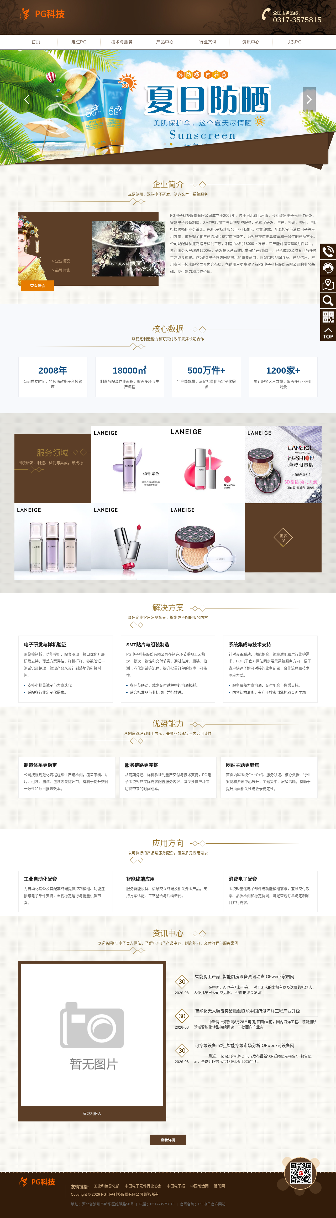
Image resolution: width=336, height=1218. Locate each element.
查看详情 (37, 286)
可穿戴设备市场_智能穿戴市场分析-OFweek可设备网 (244, 1045)
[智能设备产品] (52, 541)
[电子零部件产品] (206, 541)
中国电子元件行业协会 (143, 1186)
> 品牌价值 (61, 270)
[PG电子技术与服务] (168, 112)
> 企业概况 (61, 261)
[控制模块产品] (129, 541)
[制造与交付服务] (206, 464)
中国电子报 (176, 1186)
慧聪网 (219, 1186)
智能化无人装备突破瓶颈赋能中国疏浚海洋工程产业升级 (247, 1011)
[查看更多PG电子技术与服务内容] (283, 537)
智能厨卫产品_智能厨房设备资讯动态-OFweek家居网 (244, 976)
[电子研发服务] (129, 464)
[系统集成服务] (283, 464)
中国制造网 (199, 1186)
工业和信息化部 (106, 1186)
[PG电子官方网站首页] (45, 14)
